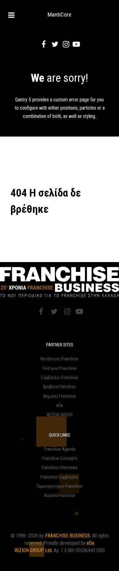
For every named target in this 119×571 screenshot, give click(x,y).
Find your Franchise (60, 368)
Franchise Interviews (59, 467)
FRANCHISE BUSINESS (67, 536)
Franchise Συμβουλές (59, 477)
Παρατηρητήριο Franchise (59, 486)
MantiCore (59, 14)
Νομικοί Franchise (59, 396)
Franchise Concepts (59, 458)
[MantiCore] (59, 282)
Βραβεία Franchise (59, 386)
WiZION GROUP (59, 415)
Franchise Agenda (59, 449)
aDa (59, 405)
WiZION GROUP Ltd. (33, 550)
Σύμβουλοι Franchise (59, 377)
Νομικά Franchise (59, 495)
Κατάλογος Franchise (59, 359)
